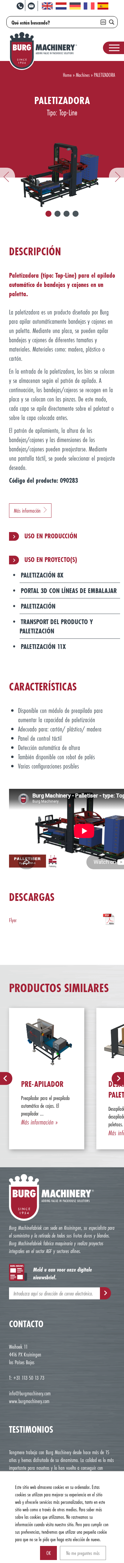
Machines (83, 75)
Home (67, 75)
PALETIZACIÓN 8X (42, 575)
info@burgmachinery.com (30, 1393)
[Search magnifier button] (111, 22)
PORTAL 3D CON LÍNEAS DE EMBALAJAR (69, 590)
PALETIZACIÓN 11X (43, 646)
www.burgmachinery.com (29, 1401)
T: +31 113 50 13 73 (26, 1378)
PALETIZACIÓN (38, 606)
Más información (27, 510)
